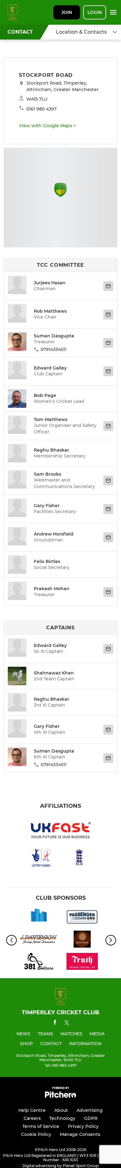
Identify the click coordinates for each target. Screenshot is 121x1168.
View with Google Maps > (47, 125)
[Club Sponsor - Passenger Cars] (82, 918)
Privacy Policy (83, 1126)
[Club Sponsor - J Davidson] (39, 940)
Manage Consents (80, 1134)
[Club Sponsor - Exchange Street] (39, 918)
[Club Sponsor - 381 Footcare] (39, 962)
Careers (32, 1118)
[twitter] (66, 1023)
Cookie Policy (36, 1134)
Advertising (90, 1110)
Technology (62, 1118)
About (61, 1110)
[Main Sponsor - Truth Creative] (82, 962)
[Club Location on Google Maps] (60, 195)
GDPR (90, 1118)
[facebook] (55, 1023)
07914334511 (53, 349)
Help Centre (32, 1110)
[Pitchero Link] (60, 1096)
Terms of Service (40, 1126)
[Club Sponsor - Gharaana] (82, 940)
